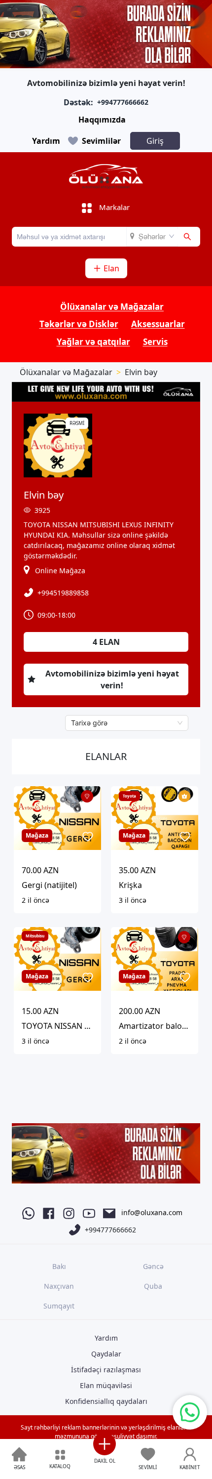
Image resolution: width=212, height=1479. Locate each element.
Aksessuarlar (158, 324)
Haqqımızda (102, 119)
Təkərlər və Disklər (78, 324)
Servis (155, 341)
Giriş (155, 140)
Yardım (46, 140)
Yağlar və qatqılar (93, 341)
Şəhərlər (152, 236)
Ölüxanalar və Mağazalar (112, 306)
